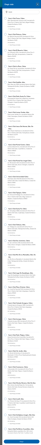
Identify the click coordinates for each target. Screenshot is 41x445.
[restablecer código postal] (6, 12)
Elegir (22, 441)
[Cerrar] (37, 4)
